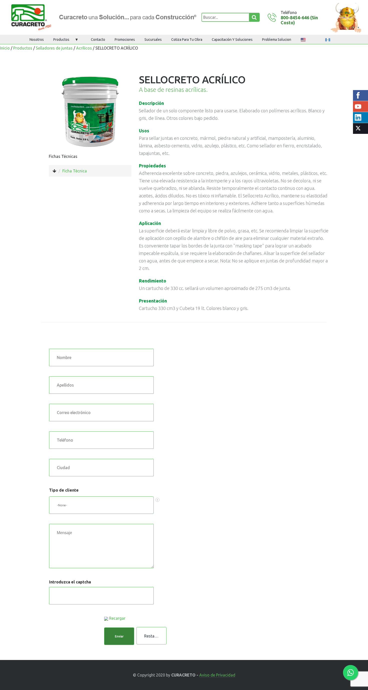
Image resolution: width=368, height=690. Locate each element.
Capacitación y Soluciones (232, 40)
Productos (61, 40)
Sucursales (153, 40)
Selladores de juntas (54, 48)
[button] (119, 636)
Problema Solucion (276, 40)
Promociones (125, 40)
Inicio (5, 48)
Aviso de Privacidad (217, 675)
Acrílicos (84, 48)
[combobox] (101, 505)
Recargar (117, 618)
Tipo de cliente (64, 490)
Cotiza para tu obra (186, 40)
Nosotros (37, 40)
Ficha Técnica (74, 171)
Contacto (98, 40)
